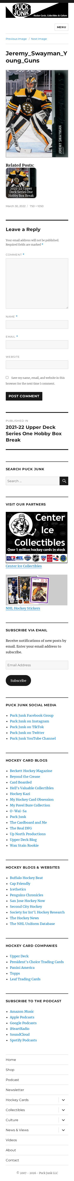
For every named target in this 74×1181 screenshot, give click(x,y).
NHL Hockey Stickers (23, 608)
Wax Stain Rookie (24, 845)
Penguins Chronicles (26, 895)
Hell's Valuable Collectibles (32, 788)
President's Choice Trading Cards (37, 962)
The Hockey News (24, 918)
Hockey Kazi (20, 794)
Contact (12, 1160)
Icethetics (18, 889)
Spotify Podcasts (23, 1040)
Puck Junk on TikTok (27, 727)
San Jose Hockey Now (27, 901)
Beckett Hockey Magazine (31, 771)
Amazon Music (22, 1011)
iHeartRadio (19, 1029)
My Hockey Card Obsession (32, 799)
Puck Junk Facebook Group (31, 715)
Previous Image (16, 38)
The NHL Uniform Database (32, 924)
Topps (15, 973)
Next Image (39, 38)
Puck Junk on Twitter (27, 733)
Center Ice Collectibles (24, 566)
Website (13, 356)
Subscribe (18, 681)
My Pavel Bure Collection (30, 805)
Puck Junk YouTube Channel (33, 738)
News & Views (17, 1130)
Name (12, 316)
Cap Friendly (20, 883)
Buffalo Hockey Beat (26, 878)
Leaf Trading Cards (25, 979)
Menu (61, 27)
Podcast (12, 1080)
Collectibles (15, 1110)
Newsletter (15, 1090)
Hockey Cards (17, 1100)
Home (11, 1060)
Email (12, 336)
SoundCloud (20, 1034)
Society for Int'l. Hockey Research (37, 912)
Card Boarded (21, 782)
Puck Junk (18, 817)
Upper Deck (19, 956)
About (11, 1150)
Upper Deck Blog (23, 840)
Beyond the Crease (25, 776)
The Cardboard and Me (28, 822)
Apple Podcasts (22, 1017)
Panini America (22, 968)
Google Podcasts (23, 1023)
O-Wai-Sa (18, 811)
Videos (11, 1140)
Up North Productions (28, 834)
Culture (12, 1120)
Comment (15, 254)
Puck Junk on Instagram (29, 721)
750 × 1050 (37, 206)
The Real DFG (21, 828)
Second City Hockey (26, 906)
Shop (10, 1070)
